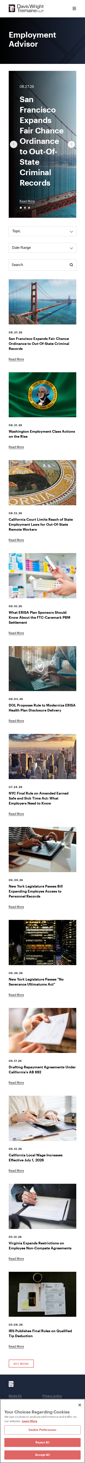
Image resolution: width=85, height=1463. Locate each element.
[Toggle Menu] (74, 9)
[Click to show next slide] (71, 144)
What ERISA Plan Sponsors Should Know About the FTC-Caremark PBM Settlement (39, 617)
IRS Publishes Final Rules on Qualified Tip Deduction (40, 1333)
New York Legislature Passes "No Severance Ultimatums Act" (36, 981)
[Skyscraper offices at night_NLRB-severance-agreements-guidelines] (42, 942)
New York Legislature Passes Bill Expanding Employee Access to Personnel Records (36, 891)
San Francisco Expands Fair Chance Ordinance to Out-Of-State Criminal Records (39, 343)
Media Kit (15, 1396)
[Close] (80, 1405)
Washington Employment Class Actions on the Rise (42, 433)
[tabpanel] (42, 719)
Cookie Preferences (42, 1429)
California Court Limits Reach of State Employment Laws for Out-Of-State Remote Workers (41, 524)
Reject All (42, 1442)
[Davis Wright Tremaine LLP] (26, 8)
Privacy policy (52, 1396)
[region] (42, 1431)
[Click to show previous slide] (13, 144)
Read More (27, 201)
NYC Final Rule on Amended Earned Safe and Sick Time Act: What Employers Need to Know (38, 798)
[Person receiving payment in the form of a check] (42, 1030)
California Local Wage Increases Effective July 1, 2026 (36, 1157)
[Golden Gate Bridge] (42, 301)
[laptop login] (42, 668)
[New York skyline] (42, 756)
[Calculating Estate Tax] (42, 1118)
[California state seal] (42, 482)
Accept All (42, 1454)
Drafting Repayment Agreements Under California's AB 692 (42, 1069)
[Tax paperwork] (42, 1294)
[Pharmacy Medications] (42, 575)
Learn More (29, 1421)
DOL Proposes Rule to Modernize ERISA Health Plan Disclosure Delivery (42, 707)
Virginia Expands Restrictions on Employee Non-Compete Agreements (40, 1245)
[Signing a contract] (42, 1206)
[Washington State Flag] (42, 394)
